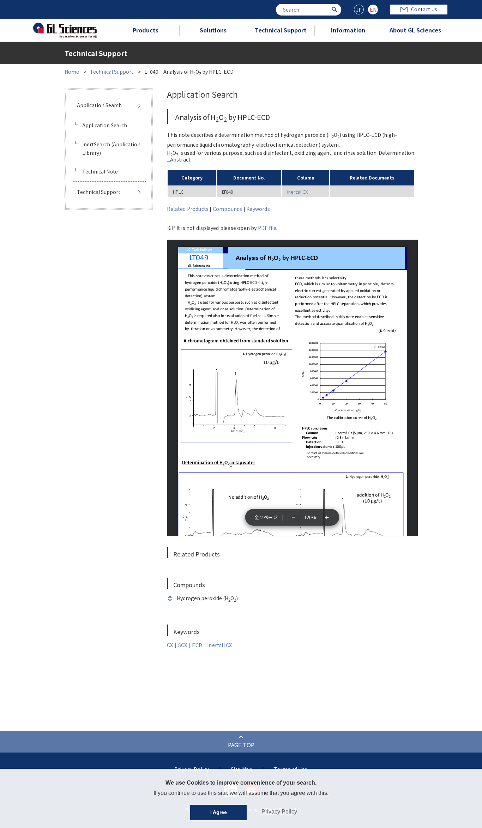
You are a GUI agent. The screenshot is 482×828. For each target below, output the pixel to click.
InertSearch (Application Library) (111, 148)
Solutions (213, 30)
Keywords (258, 208)
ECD (197, 645)
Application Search (99, 105)
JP (359, 9)
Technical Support (281, 30)
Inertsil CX (297, 191)
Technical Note (100, 171)
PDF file (267, 227)
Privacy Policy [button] (279, 812)
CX (170, 645)
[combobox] (309, 10)
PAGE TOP (241, 745)
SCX (182, 645)
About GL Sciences (415, 30)
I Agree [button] (218, 812)
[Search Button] (335, 9)
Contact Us (424, 9)
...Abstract (179, 159)
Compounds (227, 208)
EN (373, 9)
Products (145, 30)
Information (348, 30)
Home (72, 71)
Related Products (188, 208)
